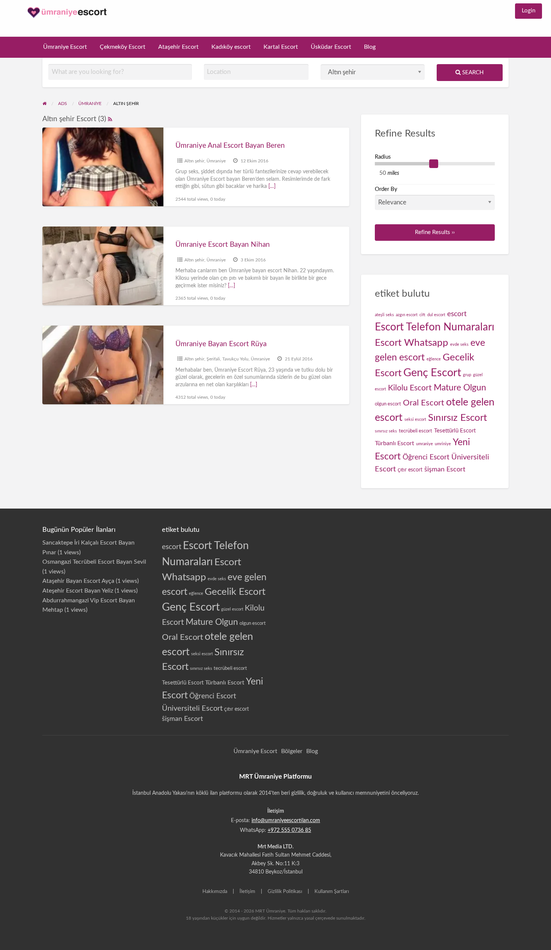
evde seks (459, 344)
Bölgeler (291, 751)
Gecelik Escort (235, 592)
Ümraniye (216, 161)
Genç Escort (432, 372)
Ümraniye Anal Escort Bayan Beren (230, 145)
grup (467, 375)
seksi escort (415, 419)
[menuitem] (528, 11)
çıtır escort (410, 470)
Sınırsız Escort (457, 418)
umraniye (424, 444)
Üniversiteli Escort (192, 708)
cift (422, 315)
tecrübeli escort (415, 431)
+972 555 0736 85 (289, 830)
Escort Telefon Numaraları (434, 327)
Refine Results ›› (435, 232)
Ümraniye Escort (65, 47)
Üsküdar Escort (331, 47)
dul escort (436, 315)
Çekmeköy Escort (122, 47)
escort (457, 314)
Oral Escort (423, 403)
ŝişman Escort (444, 469)
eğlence (434, 359)
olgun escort (388, 404)
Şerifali (213, 359)
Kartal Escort (281, 47)
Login (528, 11)
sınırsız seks (386, 431)
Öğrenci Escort (426, 457)
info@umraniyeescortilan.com (286, 820)
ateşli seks (384, 315)
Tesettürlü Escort (455, 431)
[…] (272, 186)
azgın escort (407, 315)
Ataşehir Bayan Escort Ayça (78, 581)
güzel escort (232, 609)
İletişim (247, 891)
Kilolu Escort (410, 388)
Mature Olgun (460, 388)
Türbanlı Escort (394, 443)
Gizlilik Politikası (285, 891)
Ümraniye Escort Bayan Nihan (222, 244)
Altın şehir (194, 161)
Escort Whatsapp (411, 343)
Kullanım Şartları (331, 891)
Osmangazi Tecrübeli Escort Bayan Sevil (94, 562)
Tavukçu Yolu (235, 359)
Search (472, 72)
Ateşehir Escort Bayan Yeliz (77, 591)
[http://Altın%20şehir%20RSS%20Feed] (110, 119)
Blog (370, 47)
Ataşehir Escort (178, 47)
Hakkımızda (214, 891)
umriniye (443, 444)
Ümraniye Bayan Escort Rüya (221, 344)
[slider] (433, 163)
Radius (383, 157)
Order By (386, 189)
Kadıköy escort (231, 47)
